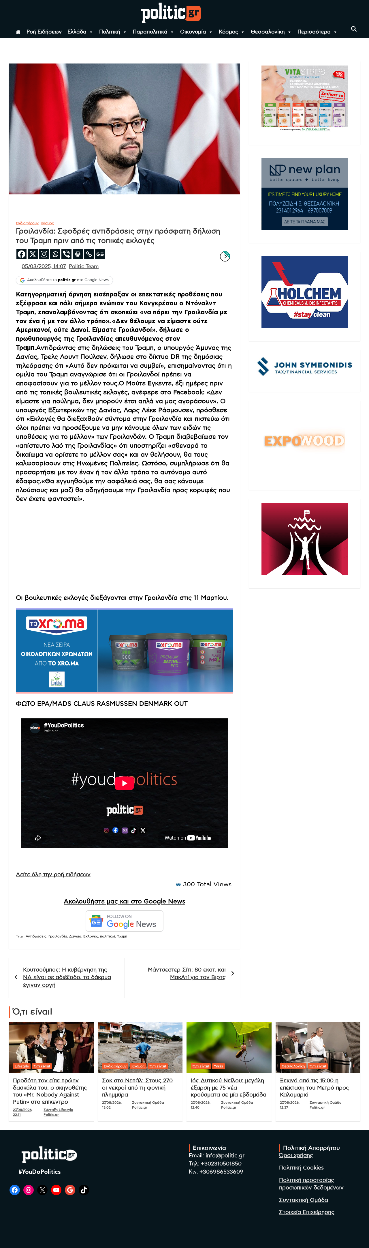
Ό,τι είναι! (42, 1066)
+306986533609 (221, 1172)
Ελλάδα (76, 32)
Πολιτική (109, 32)
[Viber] (66, 254)
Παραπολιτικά (150, 32)
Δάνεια (75, 936)
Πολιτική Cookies (301, 1168)
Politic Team (84, 266)
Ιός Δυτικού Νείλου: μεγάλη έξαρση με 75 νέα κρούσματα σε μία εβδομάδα (228, 1088)
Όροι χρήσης (296, 1155)
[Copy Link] (89, 254)
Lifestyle (22, 1066)
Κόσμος (228, 32)
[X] (33, 254)
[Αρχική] (18, 32)
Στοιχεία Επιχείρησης (306, 1212)
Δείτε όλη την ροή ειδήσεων (53, 874)
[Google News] (100, 254)
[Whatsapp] (55, 254)
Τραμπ (122, 936)
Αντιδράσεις (36, 936)
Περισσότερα (314, 32)
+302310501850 (221, 1164)
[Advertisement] (124, 548)
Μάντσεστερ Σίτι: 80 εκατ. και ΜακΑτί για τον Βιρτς (187, 973)
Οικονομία (193, 32)
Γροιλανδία (57, 936)
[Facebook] (21, 254)
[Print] (78, 254)
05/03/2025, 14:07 (44, 266)
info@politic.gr (225, 1156)
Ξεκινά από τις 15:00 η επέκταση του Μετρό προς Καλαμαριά (314, 1088)
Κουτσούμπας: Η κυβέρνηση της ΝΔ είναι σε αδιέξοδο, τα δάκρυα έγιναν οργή (67, 977)
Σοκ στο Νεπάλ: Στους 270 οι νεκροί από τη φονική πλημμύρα (137, 1088)
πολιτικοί (107, 936)
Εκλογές (90, 936)
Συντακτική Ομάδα (303, 1200)
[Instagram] (44, 254)
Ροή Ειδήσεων (44, 32)
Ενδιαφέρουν (27, 223)
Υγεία (218, 1066)
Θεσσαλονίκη (268, 32)
